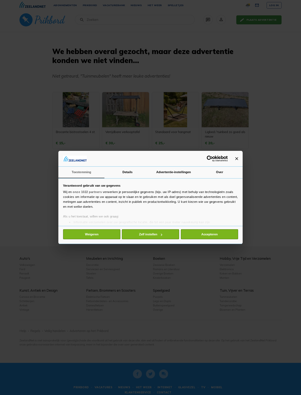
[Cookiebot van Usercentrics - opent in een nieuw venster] (210, 159)
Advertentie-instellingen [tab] (173, 172)
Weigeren (91, 234)
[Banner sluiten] (236, 158)
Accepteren (209, 234)
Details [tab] (127, 172)
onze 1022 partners (87, 192)
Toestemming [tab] (81, 172)
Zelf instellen (148, 234)
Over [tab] (219, 172)
